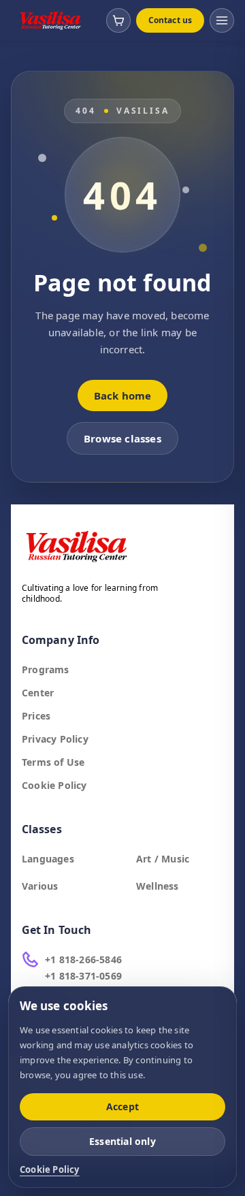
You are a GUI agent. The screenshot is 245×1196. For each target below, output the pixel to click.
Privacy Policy (55, 738)
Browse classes (122, 438)
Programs (45, 669)
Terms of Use (53, 762)
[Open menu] (222, 20)
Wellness (157, 885)
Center (38, 692)
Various (40, 885)
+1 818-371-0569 (83, 975)
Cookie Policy (54, 785)
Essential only (122, 1141)
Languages (48, 858)
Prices (36, 715)
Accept (122, 1106)
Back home (123, 395)
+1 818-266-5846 (83, 959)
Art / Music (162, 858)
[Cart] (118, 20)
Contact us (170, 20)
